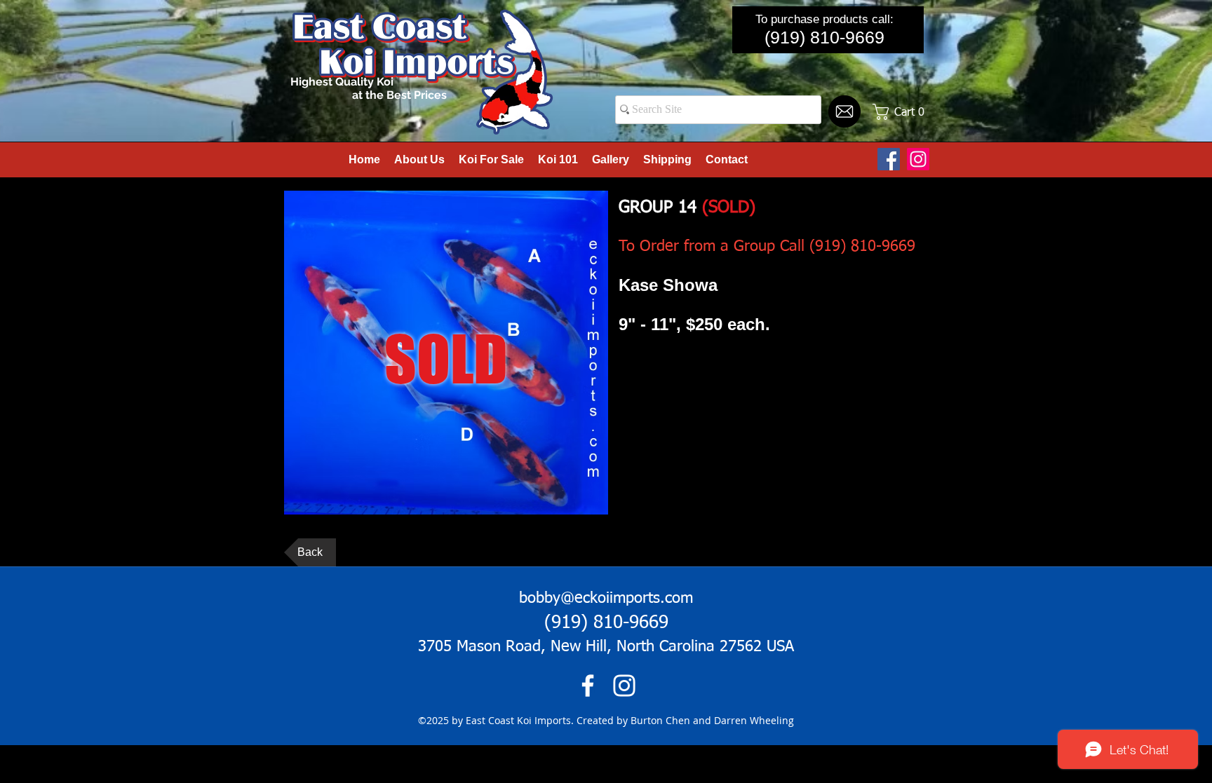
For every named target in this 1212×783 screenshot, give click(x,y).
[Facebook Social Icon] (888, 159)
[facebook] (587, 685)
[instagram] (624, 685)
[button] (904, 112)
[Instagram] (918, 159)
